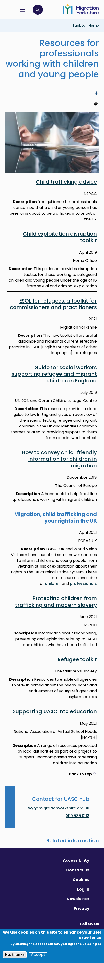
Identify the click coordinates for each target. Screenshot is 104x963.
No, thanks (15, 954)
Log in (83, 889)
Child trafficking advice (66, 181)
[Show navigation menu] (22, 10)
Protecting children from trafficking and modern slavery (56, 601)
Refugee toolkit (77, 659)
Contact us (77, 870)
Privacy (81, 908)
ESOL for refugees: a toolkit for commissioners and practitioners (53, 304)
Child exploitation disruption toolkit (60, 237)
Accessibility (76, 860)
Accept (38, 954)
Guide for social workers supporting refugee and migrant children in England (54, 374)
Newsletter (78, 899)
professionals (83, 583)
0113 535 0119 (77, 816)
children (53, 583)
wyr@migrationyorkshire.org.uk (58, 808)
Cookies (81, 879)
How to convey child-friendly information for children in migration (59, 459)
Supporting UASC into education (55, 711)
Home (94, 25)
